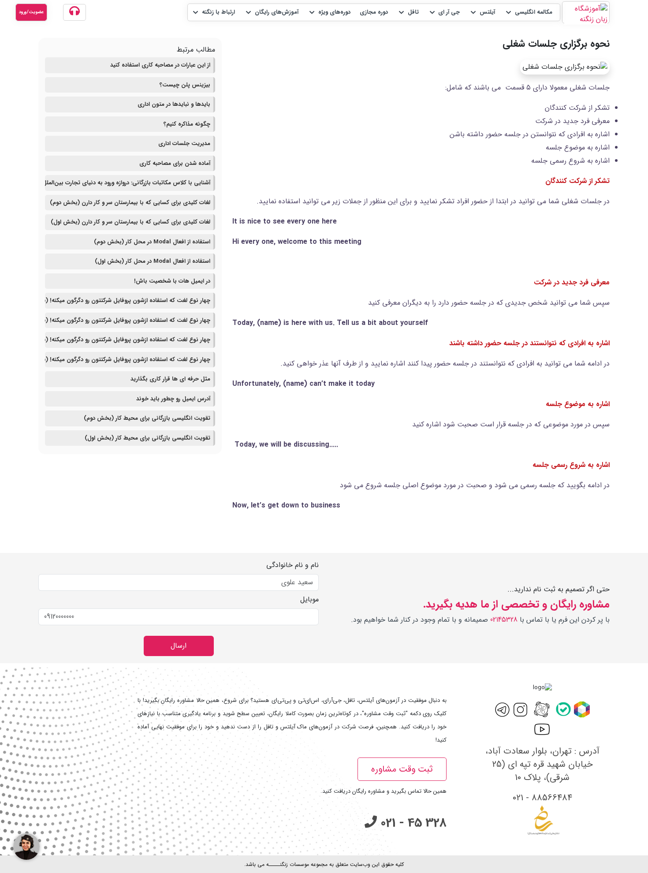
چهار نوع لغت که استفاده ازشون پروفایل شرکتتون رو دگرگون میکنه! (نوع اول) (127, 359)
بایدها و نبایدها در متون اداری (174, 104)
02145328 (504, 619)
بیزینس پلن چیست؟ (185, 85)
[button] (528, 12)
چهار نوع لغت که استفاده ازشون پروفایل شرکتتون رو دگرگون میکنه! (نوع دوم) (127, 339)
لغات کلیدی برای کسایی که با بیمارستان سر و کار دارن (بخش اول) (130, 222)
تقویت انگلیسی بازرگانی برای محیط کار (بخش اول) (147, 438)
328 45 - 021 (412, 823)
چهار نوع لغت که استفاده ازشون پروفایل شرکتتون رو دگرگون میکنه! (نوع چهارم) (127, 300)
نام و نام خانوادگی (292, 565)
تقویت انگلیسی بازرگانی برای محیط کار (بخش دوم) (147, 418)
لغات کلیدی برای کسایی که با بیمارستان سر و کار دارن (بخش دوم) (130, 202)
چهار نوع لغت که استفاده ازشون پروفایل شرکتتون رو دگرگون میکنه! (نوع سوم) (127, 320)
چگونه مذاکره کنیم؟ (187, 124)
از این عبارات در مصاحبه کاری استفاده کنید (160, 65)
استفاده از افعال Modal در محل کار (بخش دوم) (152, 241)
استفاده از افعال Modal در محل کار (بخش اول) (152, 261)
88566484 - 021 (542, 798)
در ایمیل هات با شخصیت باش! (172, 281)
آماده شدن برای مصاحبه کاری (174, 163)
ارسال (178, 645)
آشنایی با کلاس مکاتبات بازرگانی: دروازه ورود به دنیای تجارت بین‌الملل (127, 182)
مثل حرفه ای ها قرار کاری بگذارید (170, 379)
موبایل (309, 599)
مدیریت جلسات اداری (184, 143)
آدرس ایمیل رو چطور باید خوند (173, 398)
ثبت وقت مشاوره (402, 769)
